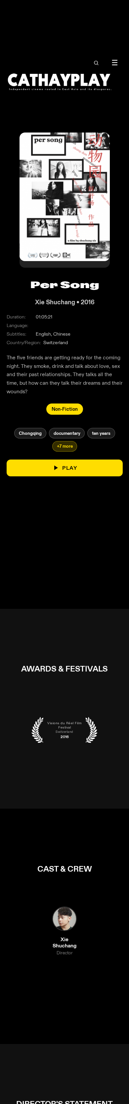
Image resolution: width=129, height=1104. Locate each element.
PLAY (69, 468)
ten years (101, 433)
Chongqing (30, 433)
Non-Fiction (65, 409)
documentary (66, 433)
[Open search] (96, 63)
